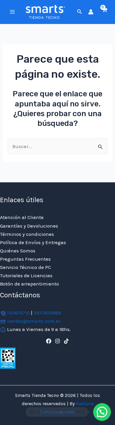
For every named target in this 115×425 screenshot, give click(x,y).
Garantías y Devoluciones (29, 226)
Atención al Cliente (22, 217)
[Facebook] (48, 341)
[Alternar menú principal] (12, 11)
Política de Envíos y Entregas (33, 242)
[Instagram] (57, 341)
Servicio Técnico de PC (25, 267)
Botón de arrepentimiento (29, 284)
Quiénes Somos (17, 251)
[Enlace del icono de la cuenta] (90, 11)
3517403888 (47, 313)
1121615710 (18, 313)
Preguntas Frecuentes (25, 259)
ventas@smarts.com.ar (33, 321)
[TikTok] (66, 341)
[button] (79, 12)
